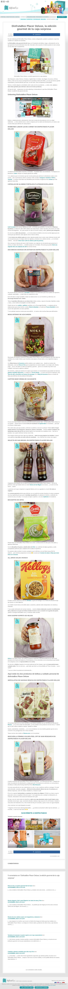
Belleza (43, 19)
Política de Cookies (52, 985)
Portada (3, 17)
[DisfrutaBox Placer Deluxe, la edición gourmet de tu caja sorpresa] (34, 61)
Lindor (15, 173)
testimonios (39, 17)
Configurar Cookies (41, 987)
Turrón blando (35, 372)
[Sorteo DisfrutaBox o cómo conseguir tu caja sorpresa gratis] (47, 839)
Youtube (10, 179)
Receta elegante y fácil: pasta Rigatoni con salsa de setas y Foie (25, 900)
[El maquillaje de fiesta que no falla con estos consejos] (16, 824)
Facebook (48, 177)
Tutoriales (36, 19)
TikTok (53, 177)
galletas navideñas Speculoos (15, 372)
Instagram (42, 177)
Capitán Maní (42, 423)
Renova (10, 724)
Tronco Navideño (50, 307)
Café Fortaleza (11, 227)
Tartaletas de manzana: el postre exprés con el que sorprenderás (25, 935)
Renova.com (27, 733)
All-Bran (29, 600)
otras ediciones (31, 17)
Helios (9, 658)
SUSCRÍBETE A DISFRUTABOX (34, 813)
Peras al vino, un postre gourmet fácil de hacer (20, 885)
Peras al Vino (22, 365)
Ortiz (33, 547)
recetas (51, 179)
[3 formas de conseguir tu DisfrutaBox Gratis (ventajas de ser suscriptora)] (21, 839)
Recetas (23, 19)
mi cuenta (46, 17)
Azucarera (22, 363)
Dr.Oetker (27, 292)
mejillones (46, 496)
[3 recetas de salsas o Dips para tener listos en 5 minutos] (34, 824)
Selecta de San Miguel (35, 484)
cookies (20, 305)
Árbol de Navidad (33, 307)
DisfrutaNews (51, 19)
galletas (25, 305)
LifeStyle (29, 19)
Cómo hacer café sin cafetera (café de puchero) (30, 240)
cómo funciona (10, 17)
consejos (23, 17)
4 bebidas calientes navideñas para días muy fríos (21, 951)
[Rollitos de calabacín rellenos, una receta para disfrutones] (51, 824)
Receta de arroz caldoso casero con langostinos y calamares (24, 917)
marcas (17, 17)
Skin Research (36, 784)
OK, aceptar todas (27, 987)
